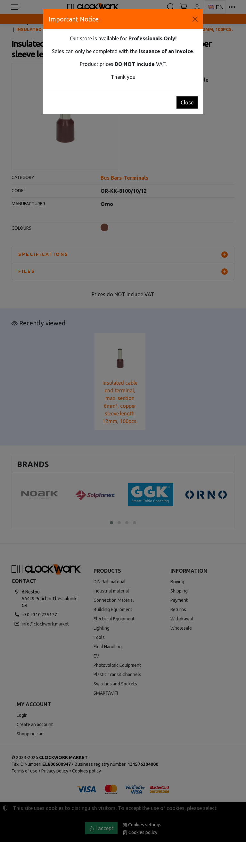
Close (187, 102)
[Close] (195, 19)
